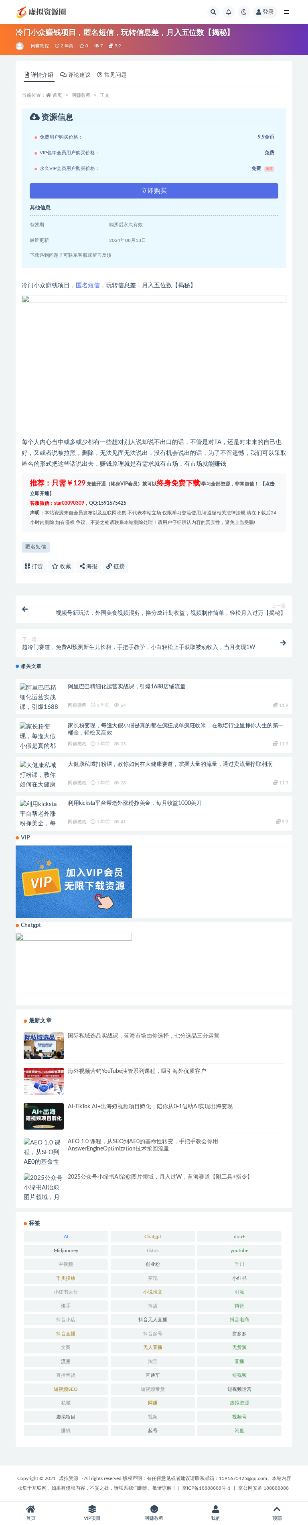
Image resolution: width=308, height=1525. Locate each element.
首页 (57, 95)
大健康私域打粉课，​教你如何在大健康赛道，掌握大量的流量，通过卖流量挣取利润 (170, 764)
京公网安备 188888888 (263, 1488)
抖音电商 (239, 1319)
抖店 (153, 1306)
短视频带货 (153, 1389)
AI (66, 1236)
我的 (216, 1518)
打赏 (36, 566)
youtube (239, 1250)
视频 (153, 1416)
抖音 (239, 1306)
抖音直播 (65, 1333)
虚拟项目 (65, 1416)
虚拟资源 (239, 1402)
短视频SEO (66, 1389)
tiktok (153, 1250)
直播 (239, 1361)
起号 (153, 1430)
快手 (66, 1306)
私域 (66, 1402)
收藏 (64, 566)
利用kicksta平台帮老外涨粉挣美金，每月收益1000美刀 (135, 803)
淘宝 (153, 1361)
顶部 (277, 1518)
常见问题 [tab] (115, 75)
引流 (239, 1292)
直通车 (153, 1375)
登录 (268, 12)
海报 (91, 566)
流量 (66, 1361)
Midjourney (66, 1250)
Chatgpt (152, 1236)
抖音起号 (152, 1333)
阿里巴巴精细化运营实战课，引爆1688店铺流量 (126, 687)
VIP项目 (92, 1518)
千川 (239, 1264)
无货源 (239, 1347)
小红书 (239, 1278)
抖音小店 (65, 1319)
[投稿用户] (20, 46)
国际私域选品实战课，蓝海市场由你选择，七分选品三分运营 (143, 1036)
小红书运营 (66, 1292)
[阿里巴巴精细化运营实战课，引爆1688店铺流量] (40, 702)
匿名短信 (88, 285)
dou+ (239, 1236)
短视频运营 (239, 1389)
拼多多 (239, 1333)
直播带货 (65, 1375)
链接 (118, 566)
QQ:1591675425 (107, 503)
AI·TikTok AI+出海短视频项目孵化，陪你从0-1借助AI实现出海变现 (150, 1106)
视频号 (239, 1416)
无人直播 (152, 1347)
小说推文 (152, 1292)
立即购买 (154, 191)
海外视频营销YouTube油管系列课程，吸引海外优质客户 (137, 1071)
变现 (153, 1278)
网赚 (153, 1402)
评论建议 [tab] (79, 75)
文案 (66, 1347)
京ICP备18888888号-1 (206, 1488)
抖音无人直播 (152, 1319)
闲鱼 (239, 1430)
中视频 (66, 1264)
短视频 (239, 1375)
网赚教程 (40, 46)
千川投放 (65, 1278)
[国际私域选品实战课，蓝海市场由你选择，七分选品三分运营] (44, 1045)
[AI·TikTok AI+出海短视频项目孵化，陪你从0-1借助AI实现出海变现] (44, 1116)
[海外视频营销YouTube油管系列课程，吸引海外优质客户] (44, 1081)
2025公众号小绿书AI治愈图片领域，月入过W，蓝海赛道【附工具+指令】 (160, 1177)
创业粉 (153, 1264)
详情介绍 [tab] (42, 75)
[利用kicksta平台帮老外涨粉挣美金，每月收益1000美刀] (40, 824)
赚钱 (66, 1430)
